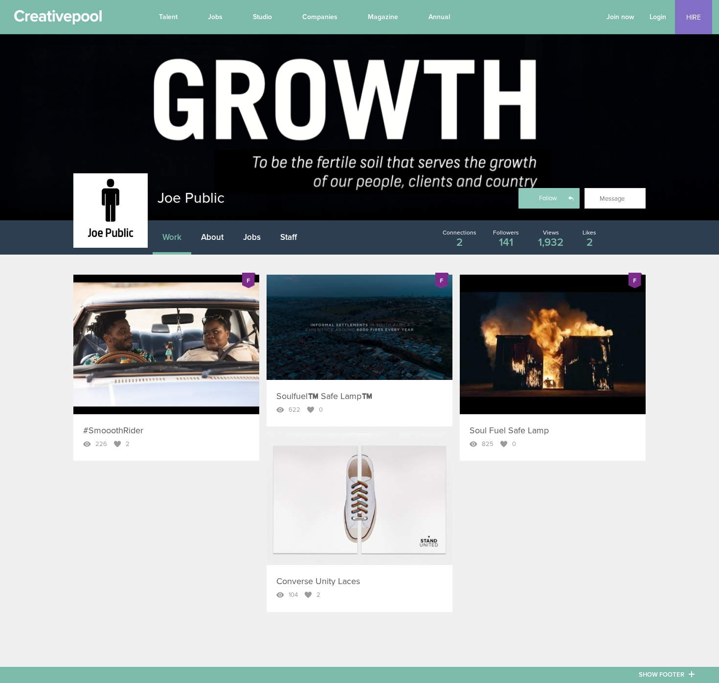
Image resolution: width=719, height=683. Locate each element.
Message (612, 199)
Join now (620, 17)
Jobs (215, 17)
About (212, 237)
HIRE (693, 17)
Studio (262, 17)
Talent (168, 17)
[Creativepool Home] (58, 19)
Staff (288, 237)
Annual (439, 17)
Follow (548, 198)
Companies (319, 17)
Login (658, 17)
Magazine (383, 17)
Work (171, 237)
